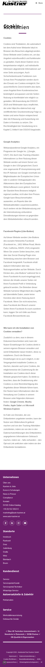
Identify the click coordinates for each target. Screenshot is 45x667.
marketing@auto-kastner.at (14, 513)
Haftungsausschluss (10, 662)
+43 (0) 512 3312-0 (10, 509)
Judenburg (7, 548)
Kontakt (6, 501)
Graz (5, 544)
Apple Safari (16, 405)
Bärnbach (7, 559)
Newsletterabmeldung (26, 659)
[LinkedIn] (12, 523)
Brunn (5, 563)
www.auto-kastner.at (11, 516)
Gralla (5, 552)
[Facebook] (5, 523)
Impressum (12, 656)
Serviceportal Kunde (11, 583)
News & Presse (9, 494)
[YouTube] (25, 523)
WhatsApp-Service (10, 590)
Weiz (5, 556)
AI (41, 662)
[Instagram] (18, 523)
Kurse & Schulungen (11, 490)
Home (6, 19)
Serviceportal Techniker (12, 587)
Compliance (8, 498)
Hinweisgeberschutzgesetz (29, 662)
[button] (4, 662)
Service (6, 579)
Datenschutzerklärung (26, 656)
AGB (38, 659)
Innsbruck (7, 537)
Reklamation (8, 600)
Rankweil (6, 541)
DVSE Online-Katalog (12, 505)
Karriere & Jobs (9, 486)
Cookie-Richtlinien (10, 659)
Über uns (6, 483)
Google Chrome (17, 402)
